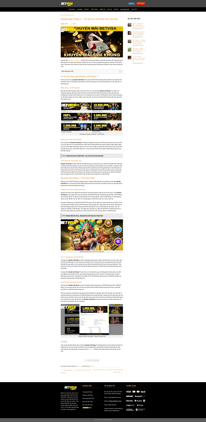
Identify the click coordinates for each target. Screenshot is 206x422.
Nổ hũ (116, 9)
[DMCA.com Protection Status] (87, 407)
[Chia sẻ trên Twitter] (89, 360)
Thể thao (94, 9)
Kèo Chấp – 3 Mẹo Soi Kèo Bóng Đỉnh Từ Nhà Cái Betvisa (139, 50)
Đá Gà (109, 9)
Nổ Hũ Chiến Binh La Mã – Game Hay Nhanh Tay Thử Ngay (139, 25)
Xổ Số (86, 9)
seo (76, 23)
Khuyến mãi (124, 9)
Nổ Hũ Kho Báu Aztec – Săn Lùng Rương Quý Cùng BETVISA (139, 33)
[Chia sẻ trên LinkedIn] (97, 360)
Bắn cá (102, 9)
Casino (79, 9)
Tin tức (134, 9)
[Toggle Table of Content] (119, 71)
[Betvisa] (67, 3)
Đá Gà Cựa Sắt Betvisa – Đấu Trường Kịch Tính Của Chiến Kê (139, 59)
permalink (92, 366)
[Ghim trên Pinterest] (95, 360)
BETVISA (72, 9)
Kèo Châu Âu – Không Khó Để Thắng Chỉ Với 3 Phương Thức (139, 41)
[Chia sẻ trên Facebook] (86, 360)
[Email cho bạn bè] (92, 360)
